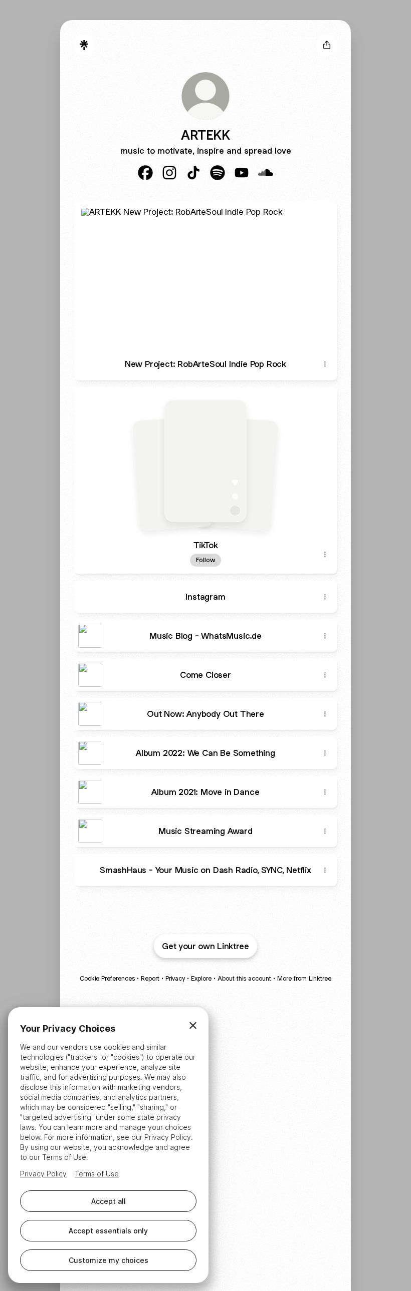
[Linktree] (84, 45)
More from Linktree (304, 978)
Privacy (175, 978)
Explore (201, 978)
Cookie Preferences (107, 978)
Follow (205, 560)
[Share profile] (327, 45)
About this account (244, 978)
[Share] (325, 364)
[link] (145, 173)
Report (150, 978)
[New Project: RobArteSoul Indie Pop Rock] (205, 274)
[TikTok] (205, 461)
